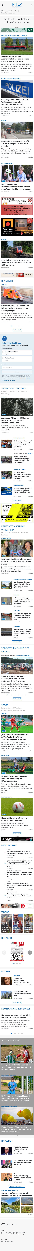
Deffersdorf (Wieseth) (22, 655)
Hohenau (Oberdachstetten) (14, 860)
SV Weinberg (17, 708)
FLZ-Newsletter (13, 11)
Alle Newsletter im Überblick (8, 380)
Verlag (3, 1223)
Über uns (9, 1224)
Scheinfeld (4, 535)
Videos (5, 912)
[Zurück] (4, 952)
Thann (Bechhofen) (20, 469)
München (17, 975)
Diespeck (16, 595)
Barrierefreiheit (5, 1234)
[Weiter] (30, 952)
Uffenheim (24, 532)
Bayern (5, 971)
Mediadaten (4, 1240)
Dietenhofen (16, 78)
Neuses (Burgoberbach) (8, 1075)
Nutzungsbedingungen (6, 1232)
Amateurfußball (6, 710)
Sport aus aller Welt (19, 710)
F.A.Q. (2, 1241)
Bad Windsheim (14, 532)
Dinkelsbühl (12, 391)
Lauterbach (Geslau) (12, 892)
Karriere (14, 1224)
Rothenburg (5, 394)
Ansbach (4, 120)
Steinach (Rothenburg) (19, 35)
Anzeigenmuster (9, 1241)
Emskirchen (18, 870)
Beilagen (6, 938)
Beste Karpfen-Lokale (8, 13)
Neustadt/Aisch (6, 35)
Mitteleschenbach (7, 163)
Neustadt (4, 532)
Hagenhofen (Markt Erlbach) (23, 579)
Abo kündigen (23, 1232)
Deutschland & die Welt (15, 1008)
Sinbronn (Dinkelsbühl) (9, 1106)
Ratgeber (6, 1140)
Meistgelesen (9, 845)
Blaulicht (7, 280)
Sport (4, 705)
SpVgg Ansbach (6, 708)
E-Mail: (4, 364)
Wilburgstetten (6, 78)
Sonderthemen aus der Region (15, 650)
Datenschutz (16, 1232)
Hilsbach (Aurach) (19, 438)
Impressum (4, 1224)
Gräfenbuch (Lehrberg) (27, 860)
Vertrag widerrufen (24, 1234)
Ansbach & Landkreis (13, 388)
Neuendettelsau (6, 797)
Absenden (17, 372)
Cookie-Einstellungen (15, 1234)
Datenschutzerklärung (25, 378)
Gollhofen (17, 611)
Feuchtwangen (22, 391)
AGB (2, 1230)
